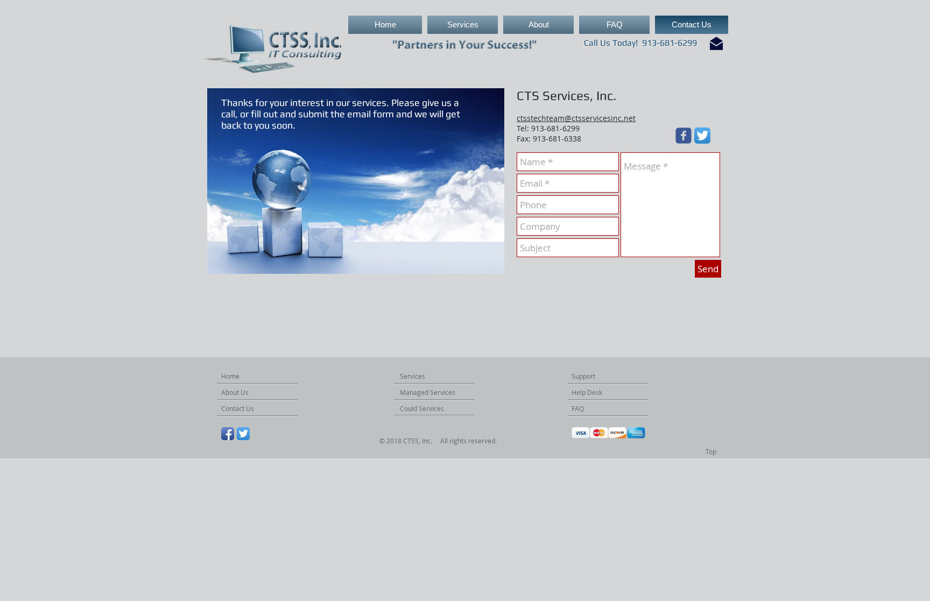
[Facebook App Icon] (227, 433)
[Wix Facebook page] (683, 136)
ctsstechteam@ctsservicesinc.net (576, 118)
